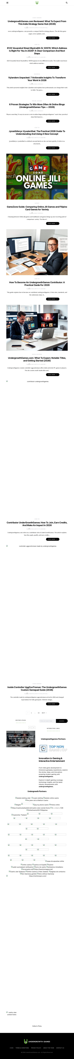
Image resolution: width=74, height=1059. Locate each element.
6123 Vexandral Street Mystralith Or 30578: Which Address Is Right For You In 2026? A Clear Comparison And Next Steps (37, 51)
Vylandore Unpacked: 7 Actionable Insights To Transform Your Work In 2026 (37, 79)
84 (39, 713)
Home (11, 1048)
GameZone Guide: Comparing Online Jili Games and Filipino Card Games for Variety (37, 208)
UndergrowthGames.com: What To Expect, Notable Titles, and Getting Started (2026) (37, 359)
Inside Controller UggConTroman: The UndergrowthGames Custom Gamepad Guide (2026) (37, 688)
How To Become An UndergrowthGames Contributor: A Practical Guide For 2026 (37, 283)
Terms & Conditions (22, 1048)
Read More (51, 38)
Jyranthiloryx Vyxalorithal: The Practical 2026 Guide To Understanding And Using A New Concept (37, 132)
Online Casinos (37, 100)
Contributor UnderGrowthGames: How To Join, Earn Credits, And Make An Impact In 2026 (37, 524)
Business (37, 74)
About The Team (48, 1048)
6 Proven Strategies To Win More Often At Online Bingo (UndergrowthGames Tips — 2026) (37, 105)
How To (37, 44)
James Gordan (38, 84)
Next (43, 713)
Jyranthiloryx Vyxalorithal (38, 27)
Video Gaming (37, 17)
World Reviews (37, 354)
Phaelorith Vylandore (38, 57)
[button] (33, 727)
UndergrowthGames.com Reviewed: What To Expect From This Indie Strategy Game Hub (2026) (37, 22)
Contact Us (60, 1048)
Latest (37, 203)
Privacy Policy (36, 1048)
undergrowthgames (46, 786)
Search (61, 721)
